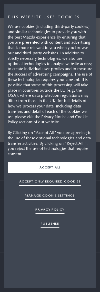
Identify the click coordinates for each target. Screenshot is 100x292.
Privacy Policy (50, 209)
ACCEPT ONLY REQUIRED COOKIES (50, 181)
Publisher (50, 223)
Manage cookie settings (50, 195)
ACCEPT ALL (50, 167)
